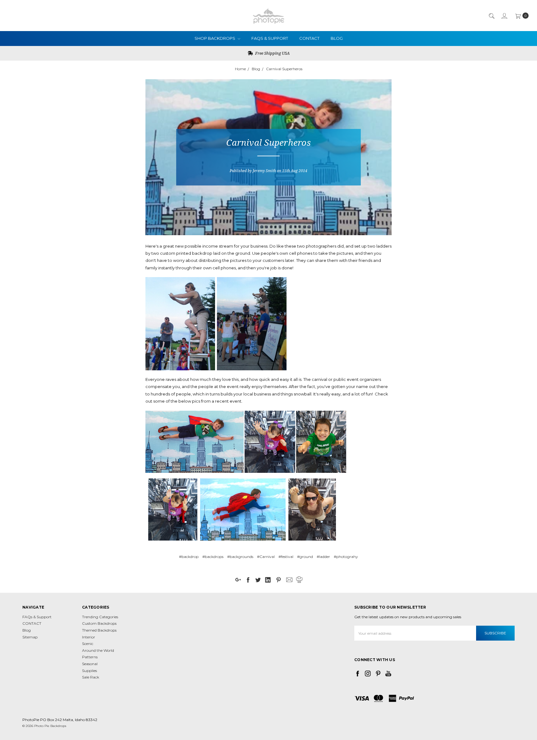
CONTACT (309, 38)
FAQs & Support (269, 38)
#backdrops (212, 556)
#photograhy (346, 556)
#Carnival (266, 556)
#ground (305, 556)
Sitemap (30, 637)
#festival (285, 556)
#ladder (323, 556)
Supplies (89, 670)
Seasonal (90, 663)
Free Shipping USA (272, 53)
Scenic (87, 643)
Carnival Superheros (284, 68)
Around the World (98, 650)
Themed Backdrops (99, 630)
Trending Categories (100, 616)
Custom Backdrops (99, 623)
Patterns (90, 657)
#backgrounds (240, 556)
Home (240, 68)
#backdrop (189, 556)
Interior (88, 637)
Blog (337, 38)
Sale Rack (90, 677)
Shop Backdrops (215, 38)
